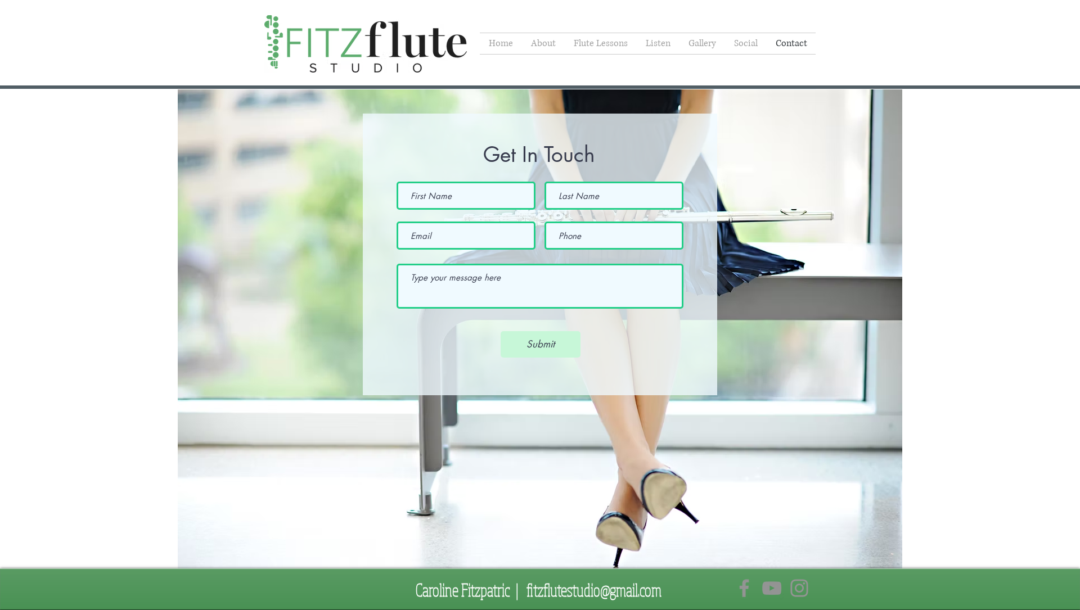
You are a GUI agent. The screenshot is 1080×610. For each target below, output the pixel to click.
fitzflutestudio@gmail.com (594, 589)
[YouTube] (772, 588)
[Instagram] (799, 588)
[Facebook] (744, 588)
